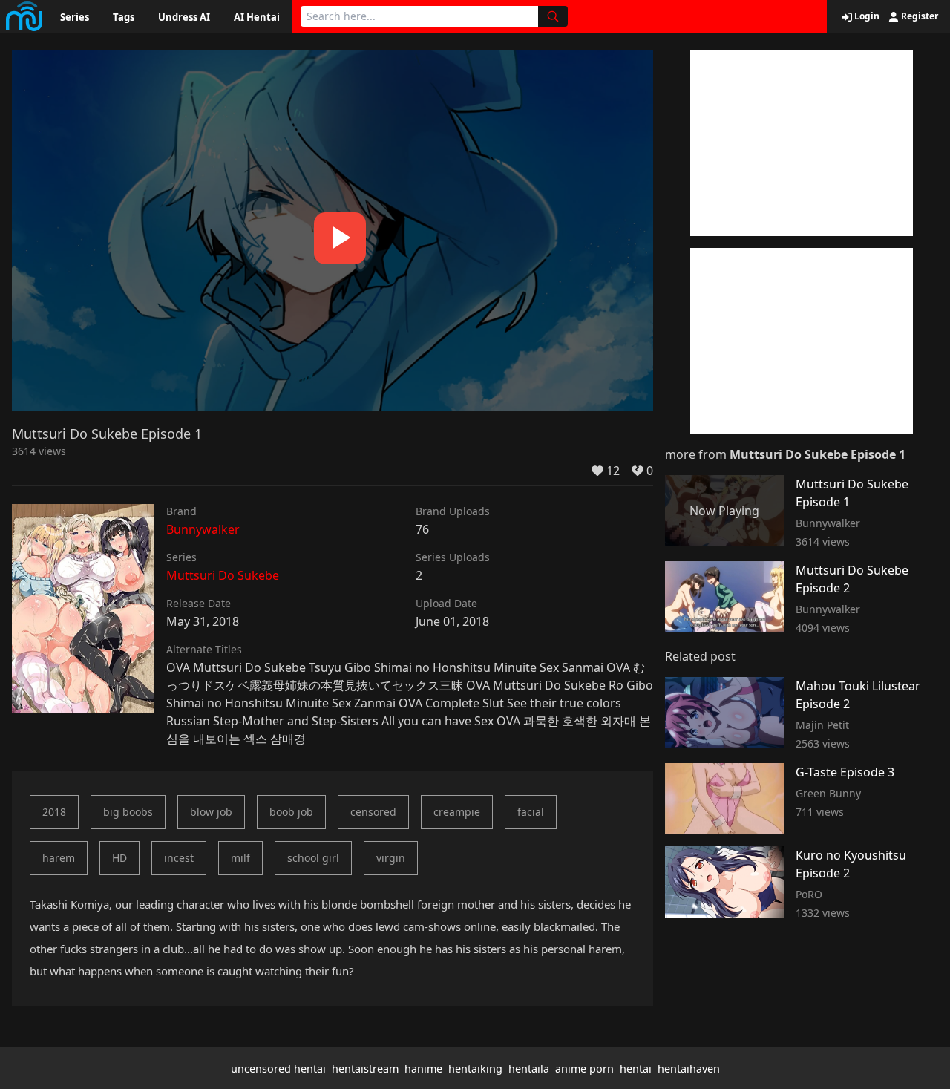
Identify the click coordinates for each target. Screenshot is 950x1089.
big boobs (128, 812)
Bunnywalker (203, 529)
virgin (390, 858)
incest (179, 858)
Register (918, 16)
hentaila (528, 1069)
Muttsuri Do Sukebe (222, 575)
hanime (423, 1069)
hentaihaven (689, 1069)
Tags (123, 17)
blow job (211, 812)
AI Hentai (257, 17)
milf (240, 858)
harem (58, 858)
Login (865, 16)
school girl (313, 858)
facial (530, 812)
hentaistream (365, 1069)
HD (119, 858)
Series (74, 17)
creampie (456, 812)
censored (373, 812)
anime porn (584, 1069)
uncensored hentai (278, 1069)
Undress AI (184, 17)
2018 (54, 812)
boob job (291, 812)
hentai (636, 1069)
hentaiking (475, 1069)
